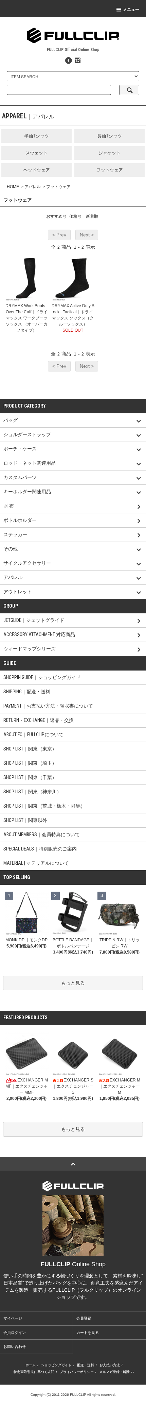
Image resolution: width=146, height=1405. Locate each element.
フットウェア (109, 169)
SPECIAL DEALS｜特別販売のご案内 (40, 849)
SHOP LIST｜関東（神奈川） (32, 791)
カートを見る (87, 1332)
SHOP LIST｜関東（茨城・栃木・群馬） (44, 806)
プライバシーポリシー (77, 1372)
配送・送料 (85, 1365)
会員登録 (83, 1318)
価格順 (75, 216)
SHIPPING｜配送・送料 (26, 691)
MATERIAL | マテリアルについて (36, 863)
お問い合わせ (14, 1346)
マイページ (12, 1318)
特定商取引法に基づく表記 (34, 1372)
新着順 (92, 216)
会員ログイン (14, 1332)
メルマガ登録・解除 (114, 1372)
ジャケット (109, 152)
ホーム (30, 1365)
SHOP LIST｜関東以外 (25, 820)
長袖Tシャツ (109, 135)
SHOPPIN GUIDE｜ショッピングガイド (42, 677)
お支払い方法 (109, 1365)
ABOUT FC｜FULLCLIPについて (33, 734)
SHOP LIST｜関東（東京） (30, 748)
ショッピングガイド (56, 1365)
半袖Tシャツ (36, 135)
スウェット (36, 152)
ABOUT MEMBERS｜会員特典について (41, 834)
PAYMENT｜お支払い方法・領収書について (48, 706)
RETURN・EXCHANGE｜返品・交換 (38, 720)
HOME (13, 186)
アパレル (32, 186)
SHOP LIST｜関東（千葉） (30, 777)
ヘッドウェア (36, 169)
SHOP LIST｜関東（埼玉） (30, 763)
